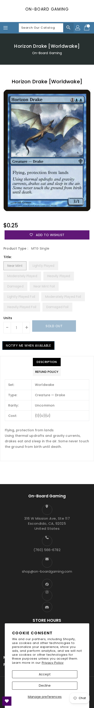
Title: (7, 257)
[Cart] (87, 27)
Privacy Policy (53, 663)
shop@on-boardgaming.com (47, 571)
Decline (45, 685)
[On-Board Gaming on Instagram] (47, 595)
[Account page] (78, 27)
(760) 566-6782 (47, 549)
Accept (45, 674)
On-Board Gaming (47, 9)
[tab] (47, 362)
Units (7, 318)
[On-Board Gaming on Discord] (47, 607)
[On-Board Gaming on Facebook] (47, 584)
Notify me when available (28, 345)
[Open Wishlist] (6, 701)
